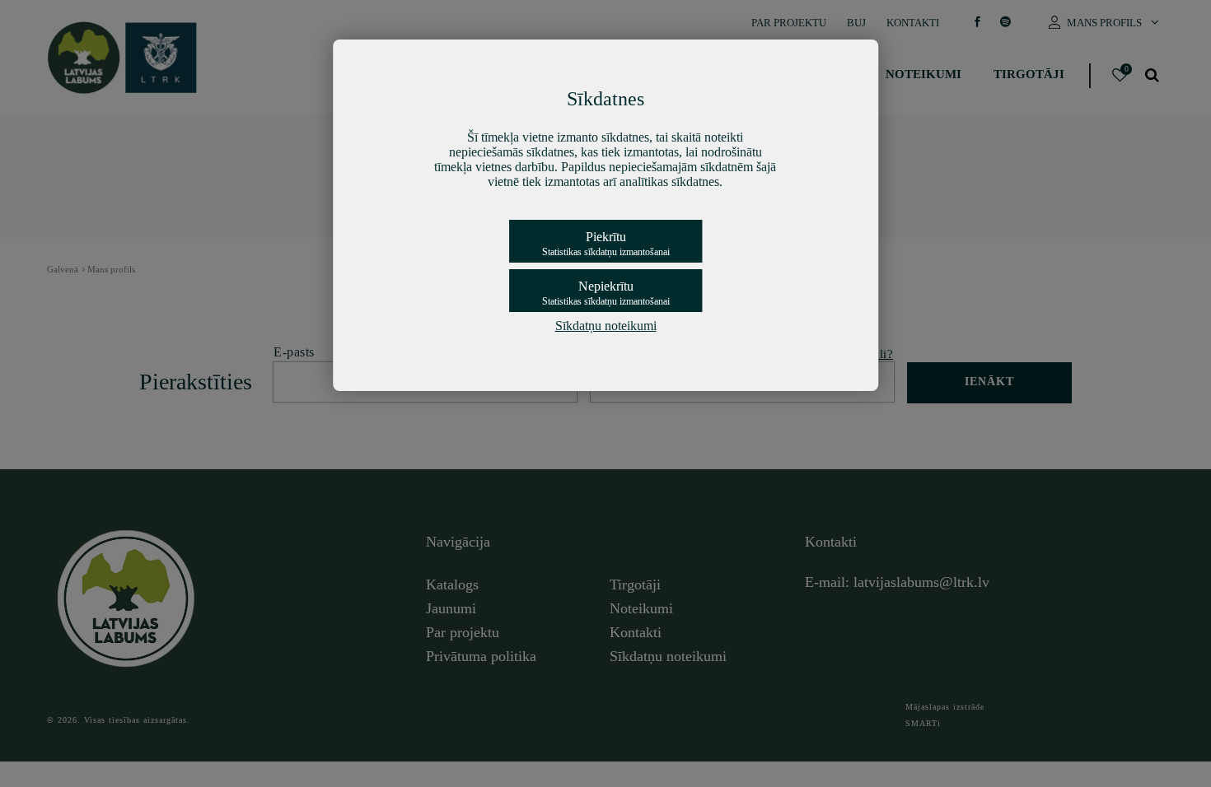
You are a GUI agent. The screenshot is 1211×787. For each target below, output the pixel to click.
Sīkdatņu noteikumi (606, 326)
